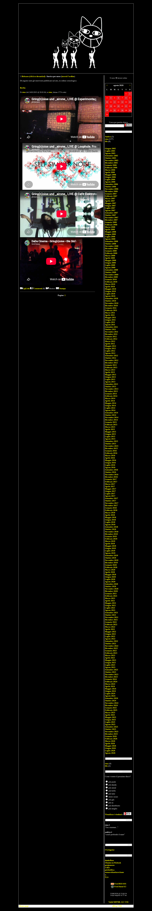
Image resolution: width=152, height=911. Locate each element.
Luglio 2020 (110, 579)
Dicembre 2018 (111, 534)
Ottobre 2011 (110, 329)
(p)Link (26, 288)
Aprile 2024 (110, 686)
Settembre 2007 (111, 213)
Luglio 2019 (110, 551)
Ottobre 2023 (110, 672)
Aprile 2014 (110, 401)
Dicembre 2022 (111, 648)
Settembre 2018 (111, 527)
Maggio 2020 (110, 574)
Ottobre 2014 (110, 415)
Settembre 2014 (111, 413)
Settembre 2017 (111, 498)
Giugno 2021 (110, 605)
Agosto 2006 (110, 182)
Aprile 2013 (110, 372)
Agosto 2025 (110, 724)
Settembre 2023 (111, 670)
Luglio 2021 (110, 608)
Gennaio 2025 (111, 708)
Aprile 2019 (110, 543)
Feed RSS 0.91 (120, 884)
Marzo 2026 (110, 741)
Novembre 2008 (111, 246)
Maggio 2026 (110, 746)
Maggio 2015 (110, 432)
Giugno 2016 (110, 463)
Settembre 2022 (111, 641)
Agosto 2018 (110, 524)
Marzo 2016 (110, 455)
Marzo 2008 (110, 227)
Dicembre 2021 (111, 620)
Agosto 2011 (110, 324)
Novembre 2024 (111, 703)
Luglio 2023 (110, 665)
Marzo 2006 (110, 170)
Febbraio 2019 (111, 539)
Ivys (107, 877)
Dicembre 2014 (111, 420)
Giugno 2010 (110, 291)
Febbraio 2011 (111, 310)
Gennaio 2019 (111, 536)
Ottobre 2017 (110, 501)
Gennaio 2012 (111, 336)
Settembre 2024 (111, 698)
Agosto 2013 (110, 382)
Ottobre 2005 (110, 158)
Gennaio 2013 (111, 365)
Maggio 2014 (110, 403)
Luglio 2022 (110, 636)
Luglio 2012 (110, 351)
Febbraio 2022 (111, 624)
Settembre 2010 (111, 298)
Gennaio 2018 (111, 508)
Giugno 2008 (110, 234)
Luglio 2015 (110, 436)
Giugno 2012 (110, 348)
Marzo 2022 (110, 627)
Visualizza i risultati (113, 814)
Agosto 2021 (110, 610)
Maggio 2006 (110, 175)
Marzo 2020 (110, 570)
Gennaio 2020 (111, 565)
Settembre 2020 (111, 584)
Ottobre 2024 (110, 700)
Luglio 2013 (110, 379)
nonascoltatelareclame (114, 872)
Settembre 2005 (111, 156)
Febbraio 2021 (111, 596)
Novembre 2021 (111, 617)
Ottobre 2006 (110, 186)
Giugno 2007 (110, 206)
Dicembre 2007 (111, 220)
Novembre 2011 (111, 332)
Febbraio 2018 (111, 510)
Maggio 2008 (110, 232)
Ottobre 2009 (110, 272)
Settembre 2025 (111, 727)
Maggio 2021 (110, 603)
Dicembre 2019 (111, 562)
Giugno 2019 (110, 548)
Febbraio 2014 (111, 396)
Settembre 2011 (111, 327)
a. (105, 875)
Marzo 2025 (110, 712)
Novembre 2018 (111, 532)
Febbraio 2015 (111, 424)
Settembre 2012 (111, 355)
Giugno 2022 (110, 634)
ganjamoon (109, 865)
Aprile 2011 (110, 315)
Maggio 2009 (110, 260)
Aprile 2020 (110, 572)
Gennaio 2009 (111, 251)
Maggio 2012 (110, 346)
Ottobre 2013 (110, 386)
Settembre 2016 (111, 470)
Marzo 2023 (110, 655)
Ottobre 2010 (110, 301)
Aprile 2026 (110, 743)
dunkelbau (109, 860)
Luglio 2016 (110, 465)
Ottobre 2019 (110, 558)
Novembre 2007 (111, 217)
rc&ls (107, 867)
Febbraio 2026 (111, 739)
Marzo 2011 (110, 313)
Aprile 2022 (110, 629)
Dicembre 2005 (111, 163)
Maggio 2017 (110, 489)
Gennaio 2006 (111, 165)
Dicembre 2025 (111, 734)
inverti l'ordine (68, 76)
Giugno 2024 (110, 691)
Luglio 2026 (110, 750)
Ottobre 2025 (110, 729)
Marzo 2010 (110, 284)
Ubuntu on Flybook (113, 863)
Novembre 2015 (111, 446)
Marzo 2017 (110, 484)
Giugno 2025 (110, 720)
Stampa (62, 288)
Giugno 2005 (110, 148)
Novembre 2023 (111, 674)
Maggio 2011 (110, 317)
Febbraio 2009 (111, 253)
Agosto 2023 (110, 667)
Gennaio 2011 (111, 308)
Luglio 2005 (110, 151)
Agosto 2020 (110, 582)
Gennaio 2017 (111, 479)
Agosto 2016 (110, 467)
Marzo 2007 (110, 198)
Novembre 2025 (111, 731)
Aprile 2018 (110, 515)
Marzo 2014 (110, 398)
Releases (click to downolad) (33, 76)
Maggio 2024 (110, 689)
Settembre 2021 (111, 612)
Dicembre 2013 (111, 391)
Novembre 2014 (111, 417)
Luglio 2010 (110, 294)
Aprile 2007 (110, 201)
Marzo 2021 (110, 598)
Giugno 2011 (110, 320)
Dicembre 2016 (111, 477)
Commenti (37, 288)
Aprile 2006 (110, 172)
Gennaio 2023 (111, 651)
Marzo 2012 (110, 341)
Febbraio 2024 (111, 681)
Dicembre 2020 (111, 591)
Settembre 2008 (111, 241)
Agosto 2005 (110, 153)
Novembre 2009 (111, 275)
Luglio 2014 (110, 408)
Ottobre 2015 (110, 443)
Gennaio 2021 (111, 593)
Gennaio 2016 (111, 451)
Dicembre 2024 (111, 705)
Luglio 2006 (110, 179)
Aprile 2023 (110, 658)
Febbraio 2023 (111, 653)
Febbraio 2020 (111, 567)
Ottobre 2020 (110, 586)
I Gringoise (109, 850)
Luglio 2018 (110, 522)
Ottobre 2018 (110, 529)
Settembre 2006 (111, 184)
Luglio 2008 (110, 236)
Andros (108, 136)
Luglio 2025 (110, 722)
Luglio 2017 (110, 493)
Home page (24, 906)
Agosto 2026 (110, 753)
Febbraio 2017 (111, 482)
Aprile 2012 (110, 344)
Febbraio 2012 (111, 339)
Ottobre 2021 (110, 615)
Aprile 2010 (110, 286)
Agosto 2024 (110, 696)
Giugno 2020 (110, 577)
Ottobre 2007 (110, 215)
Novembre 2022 (111, 646)
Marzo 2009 (110, 255)
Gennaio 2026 (111, 736)
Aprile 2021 (110, 601)
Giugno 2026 (110, 748)
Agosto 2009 (110, 267)
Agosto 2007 (110, 210)
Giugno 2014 (110, 405)
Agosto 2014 (110, 410)
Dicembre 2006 (111, 191)
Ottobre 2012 (110, 358)
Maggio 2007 (110, 203)
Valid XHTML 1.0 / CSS (118, 902)
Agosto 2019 (110, 553)
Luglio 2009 (110, 265)
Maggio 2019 (110, 546)
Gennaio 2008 (111, 222)
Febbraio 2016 (111, 453)
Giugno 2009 (110, 263)
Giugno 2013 (110, 377)
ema (24, 92)
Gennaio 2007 (111, 194)
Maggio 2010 (110, 289)
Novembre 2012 (111, 360)
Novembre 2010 (111, 303)
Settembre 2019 (111, 555)
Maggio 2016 (110, 460)
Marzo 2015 (110, 427)
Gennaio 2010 (111, 279)
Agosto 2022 (110, 639)
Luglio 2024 (110, 693)
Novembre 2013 (111, 389)
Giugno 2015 (110, 434)
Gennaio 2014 (111, 394)
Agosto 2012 (110, 353)
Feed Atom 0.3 (120, 886)
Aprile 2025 (110, 715)
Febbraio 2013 (111, 367)
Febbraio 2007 (111, 196)
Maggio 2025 (110, 717)
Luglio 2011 (110, 322)
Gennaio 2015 (111, 422)
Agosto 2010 (110, 296)
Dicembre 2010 (111, 305)
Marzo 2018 (110, 512)
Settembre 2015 (111, 441)
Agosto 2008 (110, 239)
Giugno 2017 (110, 491)
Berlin (22, 88)
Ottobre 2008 (110, 244)
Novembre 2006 (111, 189)
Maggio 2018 (110, 517)
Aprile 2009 (110, 258)
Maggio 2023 (110, 660)
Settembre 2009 (111, 270)
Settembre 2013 (111, 384)
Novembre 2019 (111, 560)
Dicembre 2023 (111, 677)
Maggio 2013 (110, 374)
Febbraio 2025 (111, 710)
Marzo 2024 (110, 684)
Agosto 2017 (110, 496)
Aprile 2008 (110, 229)
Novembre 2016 (111, 474)
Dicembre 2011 (111, 334)
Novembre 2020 (111, 589)
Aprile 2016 (110, 458)
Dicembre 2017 (111, 505)
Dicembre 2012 (111, 363)
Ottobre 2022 (110, 643)
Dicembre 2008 (111, 248)
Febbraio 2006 (111, 167)
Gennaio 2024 (111, 679)
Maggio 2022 (110, 631)
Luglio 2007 (110, 208)
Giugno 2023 (110, 662)
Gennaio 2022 (111, 622)
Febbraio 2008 (111, 225)
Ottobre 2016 (110, 472)
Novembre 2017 (111, 503)
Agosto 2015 (110, 439)
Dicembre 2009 (111, 277)
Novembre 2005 (111, 160)
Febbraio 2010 (111, 282)
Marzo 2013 (110, 370)
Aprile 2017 (110, 486)
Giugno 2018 (110, 520)
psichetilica (109, 870)
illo (106, 141)
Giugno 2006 (110, 177)
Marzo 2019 (110, 541)
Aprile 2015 (110, 429)
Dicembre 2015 (111, 448)
